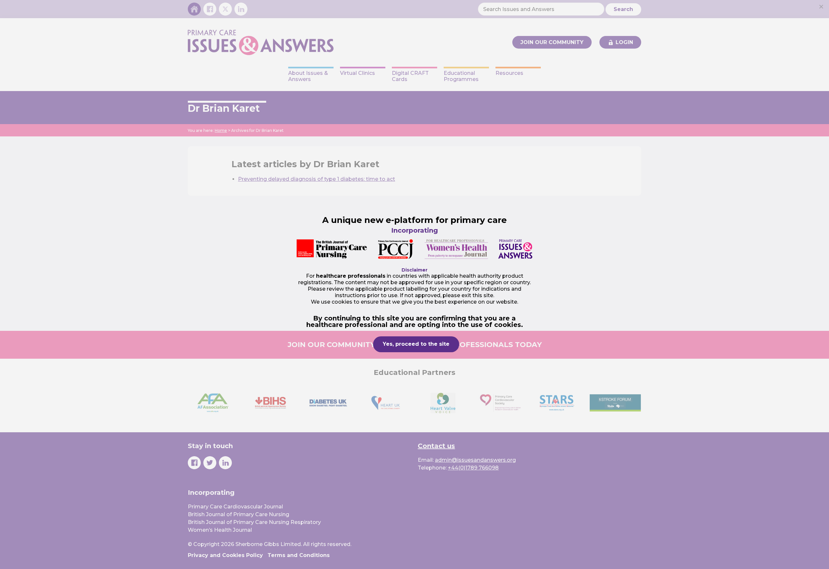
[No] (821, 6)
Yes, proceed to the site (416, 344)
